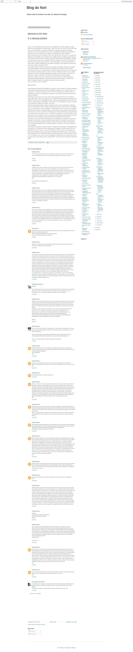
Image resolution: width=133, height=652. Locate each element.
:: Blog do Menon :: (87, 63)
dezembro (99, 96)
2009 (96, 90)
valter (33, 228)
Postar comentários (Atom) (38, 624)
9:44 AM (34, 341)
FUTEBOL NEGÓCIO (84, 157)
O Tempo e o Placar (85, 94)
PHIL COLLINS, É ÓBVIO (86, 208)
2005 (96, 229)
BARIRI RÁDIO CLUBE (86, 168)
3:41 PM (34, 506)
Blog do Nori (37, 8)
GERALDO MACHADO (85, 111)
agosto (98, 105)
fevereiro (99, 222)
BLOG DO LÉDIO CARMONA (86, 219)
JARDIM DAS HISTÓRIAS (89, 57)
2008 (96, 92)
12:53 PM (34, 456)
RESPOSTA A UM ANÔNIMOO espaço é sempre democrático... (99, 130)
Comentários (33, 634)
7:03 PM (34, 590)
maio (98, 216)
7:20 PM (34, 202)
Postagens (32, 631)
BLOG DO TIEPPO (84, 142)
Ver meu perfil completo (87, 34)
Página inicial (52, 622)
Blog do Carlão (86, 84)
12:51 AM (34, 294)
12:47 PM (34, 399)
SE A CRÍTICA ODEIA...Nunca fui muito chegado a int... (99, 121)
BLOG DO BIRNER (84, 154)
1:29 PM (34, 565)
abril (98, 218)
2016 (96, 75)
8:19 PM (34, 223)
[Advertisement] (50, 20)
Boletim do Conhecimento (86, 76)
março (98, 220)
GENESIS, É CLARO (85, 211)
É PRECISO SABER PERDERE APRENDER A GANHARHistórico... (100, 170)
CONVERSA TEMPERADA (85, 130)
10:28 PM (34, 247)
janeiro (98, 225)
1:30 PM (34, 577)
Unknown (34, 346)
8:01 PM (34, 519)
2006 (96, 227)
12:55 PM (34, 470)
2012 (96, 84)
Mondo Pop (86, 51)
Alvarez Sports (85, 115)
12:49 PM (34, 417)
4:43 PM (34, 183)
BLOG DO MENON (84, 229)
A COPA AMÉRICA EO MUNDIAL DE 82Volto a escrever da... (99, 207)
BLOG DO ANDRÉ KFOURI (86, 223)
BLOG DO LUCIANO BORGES (84, 146)
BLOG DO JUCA (86, 217)
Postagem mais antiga (71, 622)
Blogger (74, 647)
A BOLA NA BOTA (86, 102)
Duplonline (85, 97)
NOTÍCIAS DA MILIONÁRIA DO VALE (86, 172)
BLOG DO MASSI (86, 178)
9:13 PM (34, 237)
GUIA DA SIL (85, 183)
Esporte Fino (85, 139)
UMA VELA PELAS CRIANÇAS (85, 164)
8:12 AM (34, 321)
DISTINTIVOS (85, 231)
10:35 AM (34, 542)
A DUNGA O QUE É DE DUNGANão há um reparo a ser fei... (99, 189)
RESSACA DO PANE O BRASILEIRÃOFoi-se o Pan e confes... (99, 112)
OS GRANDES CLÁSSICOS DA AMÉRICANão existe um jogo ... (100, 197)
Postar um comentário (35, 593)
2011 (96, 86)
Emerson (34, 326)
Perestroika (85, 85)
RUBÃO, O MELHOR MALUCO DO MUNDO (85, 199)
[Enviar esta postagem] (47, 142)
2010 (96, 88)
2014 (96, 80)
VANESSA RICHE (84, 195)
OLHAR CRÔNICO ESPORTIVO (85, 134)
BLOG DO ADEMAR (84, 175)
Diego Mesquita (36, 284)
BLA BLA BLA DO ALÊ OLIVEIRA (86, 124)
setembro (99, 103)
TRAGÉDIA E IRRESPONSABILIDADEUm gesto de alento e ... (99, 180)
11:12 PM (34, 279)
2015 (96, 78)
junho (98, 214)
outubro (99, 100)
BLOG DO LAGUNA (84, 181)
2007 (96, 94)
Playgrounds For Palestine (86, 105)
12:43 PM (34, 368)
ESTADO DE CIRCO (85, 214)
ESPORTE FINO (86, 148)
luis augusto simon (37, 581)
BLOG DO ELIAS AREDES (86, 189)
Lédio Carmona (87, 67)
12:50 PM (34, 431)
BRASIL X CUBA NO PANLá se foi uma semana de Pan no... (99, 162)
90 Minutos (85, 82)
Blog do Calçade (86, 113)
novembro (99, 98)
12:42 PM (34, 356)
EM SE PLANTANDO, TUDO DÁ (85, 205)
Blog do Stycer (85, 137)
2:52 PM (34, 160)
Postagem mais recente (34, 622)
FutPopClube (85, 98)
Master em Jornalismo (85, 118)
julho (98, 107)
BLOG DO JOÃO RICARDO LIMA (86, 121)
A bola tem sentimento (85, 79)
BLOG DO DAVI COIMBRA (86, 151)
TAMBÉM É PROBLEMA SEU (86, 192)
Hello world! (85, 53)
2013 (96, 82)
